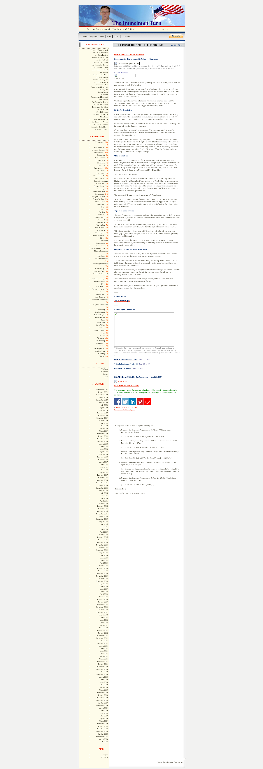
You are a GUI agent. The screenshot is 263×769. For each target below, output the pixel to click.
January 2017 (103, 477)
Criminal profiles (99, 176)
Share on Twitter (125, 401)
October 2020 (103, 397)
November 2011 (102, 638)
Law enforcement (98, 235)
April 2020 (104, 407)
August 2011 (103, 646)
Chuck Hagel (100, 173)
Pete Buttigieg (100, 297)
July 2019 (104, 423)
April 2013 (104, 594)
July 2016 (104, 493)
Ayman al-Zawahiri (98, 150)
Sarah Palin (101, 322)
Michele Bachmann (101, 251)
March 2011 (103, 659)
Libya (102, 238)
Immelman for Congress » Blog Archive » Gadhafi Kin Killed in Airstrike (146, 478)
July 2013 (104, 586)
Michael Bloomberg (98, 248)
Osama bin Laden (98, 289)
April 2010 (104, 687)
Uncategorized (99, 348)
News (103, 284)
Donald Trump (99, 186)
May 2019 (104, 426)
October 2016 (103, 485)
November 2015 (102, 514)
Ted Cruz (102, 335)
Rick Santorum (100, 312)
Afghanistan (99, 142)
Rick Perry (101, 309)
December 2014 (102, 542)
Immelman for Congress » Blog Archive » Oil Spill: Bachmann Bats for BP (147, 440)
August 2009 (103, 708)
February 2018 (102, 457)
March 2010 (103, 690)
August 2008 (103, 739)
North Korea (99, 286)
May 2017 (104, 470)
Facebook (104, 371)
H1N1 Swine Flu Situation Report (126, 385)
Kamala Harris (100, 227)
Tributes (101, 346)
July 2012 (104, 617)
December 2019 (102, 418)
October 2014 (103, 547)
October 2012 (103, 609)
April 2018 (104, 451)
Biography (94, 36)
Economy (100, 189)
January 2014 (103, 571)
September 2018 (102, 441)
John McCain (100, 225)
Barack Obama (99, 152)
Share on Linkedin (132, 401)
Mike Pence (101, 256)
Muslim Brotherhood (100, 274)
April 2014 (104, 563)
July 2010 (104, 679)
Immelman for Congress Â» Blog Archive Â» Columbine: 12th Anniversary (147, 462)
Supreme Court (100, 330)
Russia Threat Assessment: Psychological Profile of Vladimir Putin (99, 96)
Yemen (101, 356)
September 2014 (102, 550)
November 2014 (102, 545)
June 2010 (104, 682)
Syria (103, 333)
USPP (106, 377)
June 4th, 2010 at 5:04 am (130, 432)
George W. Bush (98, 199)
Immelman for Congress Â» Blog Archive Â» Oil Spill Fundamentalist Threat (148, 451)
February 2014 (102, 568)
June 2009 (104, 713)
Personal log (100, 294)
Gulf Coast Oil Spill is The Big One (139, 45)
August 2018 (103, 444)
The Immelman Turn (136, 23)
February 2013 (102, 599)
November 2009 (102, 700)
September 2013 (102, 581)
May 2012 (104, 622)
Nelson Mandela (99, 281)
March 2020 (103, 410)
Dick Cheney (99, 178)
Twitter (105, 374)
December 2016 (102, 480)
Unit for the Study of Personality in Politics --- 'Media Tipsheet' (99, 126)
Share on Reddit (147, 401)
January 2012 (103, 633)
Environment (99, 194)
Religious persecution (100, 304)
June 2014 (104, 558)
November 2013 (102, 576)
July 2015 (104, 524)
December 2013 (102, 573)
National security (98, 279)
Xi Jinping (101, 353)
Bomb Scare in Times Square (124, 410)
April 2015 (104, 532)
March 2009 (103, 721)
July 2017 (104, 464)
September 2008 (102, 736)
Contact (116, 36)
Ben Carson (101, 155)
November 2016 (102, 483)
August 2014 (103, 552)
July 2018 (104, 446)
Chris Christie (100, 170)
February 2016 (102, 506)
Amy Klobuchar (99, 147)
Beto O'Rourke (100, 160)
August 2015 (103, 521)
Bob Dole (101, 165)
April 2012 (104, 625)
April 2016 (104, 501)
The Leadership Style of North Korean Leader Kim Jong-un (100, 77)
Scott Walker (100, 325)
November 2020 (102, 394)
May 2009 (104, 716)
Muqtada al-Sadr (98, 271)
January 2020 (103, 415)
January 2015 (103, 540)
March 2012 (103, 628)
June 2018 (104, 449)
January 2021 (103, 392)
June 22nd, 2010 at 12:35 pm (131, 454)
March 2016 (103, 503)
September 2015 (102, 519)
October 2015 (103, 516)
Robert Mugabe (99, 315)
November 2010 (102, 669)
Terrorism (100, 338)
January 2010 (103, 695)
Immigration (99, 204)
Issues (109, 36)
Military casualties (101, 258)
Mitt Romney (99, 268)
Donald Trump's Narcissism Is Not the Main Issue (100, 114)
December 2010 (102, 666)
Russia (103, 320)
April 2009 (104, 718)
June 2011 (104, 651)
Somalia (101, 327)
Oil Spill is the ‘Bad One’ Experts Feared (129, 54)
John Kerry (101, 222)
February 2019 (102, 433)
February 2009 (102, 723)
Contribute (126, 36)
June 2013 (104, 589)
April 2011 (104, 656)
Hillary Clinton (100, 201)
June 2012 (104, 620)
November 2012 (102, 607)
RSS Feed (104, 757)
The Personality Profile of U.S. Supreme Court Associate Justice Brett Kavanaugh (100, 68)
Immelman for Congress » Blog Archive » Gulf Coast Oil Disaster (144, 430)
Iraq (101, 209)
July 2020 (104, 405)
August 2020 (103, 402)
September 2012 (102, 612)
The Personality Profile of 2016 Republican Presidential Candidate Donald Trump (100, 105)
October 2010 (103, 672)
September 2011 (102, 643)
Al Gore (102, 145)
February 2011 (102, 661)
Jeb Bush (102, 212)
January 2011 (103, 664)
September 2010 (102, 674)
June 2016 (104, 495)
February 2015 (102, 537)
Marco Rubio (100, 246)
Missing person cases (100, 263)
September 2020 (102, 400)
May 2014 (104, 560)
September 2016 (102, 488)
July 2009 (104, 710)
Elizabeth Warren (99, 191)
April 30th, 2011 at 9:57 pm (131, 480)
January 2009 (103, 726)
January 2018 (103, 459)
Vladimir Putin (100, 351)
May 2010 (104, 685)
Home (85, 36)
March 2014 (103, 565)
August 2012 (103, 615)
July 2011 (104, 648)
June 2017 (104, 467)
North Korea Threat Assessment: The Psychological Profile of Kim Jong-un (99, 86)
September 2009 (102, 705)
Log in (105, 754)
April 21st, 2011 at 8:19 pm (131, 464)
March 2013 (103, 596)
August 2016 (103, 490)
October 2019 (103, 420)
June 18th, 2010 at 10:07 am (131, 443)
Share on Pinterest (140, 401)
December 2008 (102, 729)
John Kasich (101, 220)
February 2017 (102, 475)
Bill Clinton (101, 163)
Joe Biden (100, 214)
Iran (102, 207)
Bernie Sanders (100, 157)
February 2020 (102, 413)
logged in (128, 493)
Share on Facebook (117, 401)
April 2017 (104, 472)
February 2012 (102, 630)
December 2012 (102, 604)
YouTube (104, 369)
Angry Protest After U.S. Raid (126, 407)
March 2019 (103, 431)
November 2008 (102, 731)
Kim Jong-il (101, 230)
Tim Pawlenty (100, 340)
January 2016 (103, 508)
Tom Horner (100, 343)
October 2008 (103, 734)
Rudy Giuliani (100, 317)
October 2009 (103, 703)
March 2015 (103, 534)
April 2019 (104, 428)
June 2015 (104, 527)
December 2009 (102, 697)
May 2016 (104, 498)
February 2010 (102, 692)
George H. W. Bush (98, 196)
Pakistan (101, 292)
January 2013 (103, 602)
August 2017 (103, 462)
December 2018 (102, 439)
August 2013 (103, 584)
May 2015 (104, 529)
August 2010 (103, 677)
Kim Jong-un (99, 233)
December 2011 (102, 635)
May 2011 (104, 653)
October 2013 (103, 578)
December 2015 (102, 511)
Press (102, 36)
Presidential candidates (100, 299)
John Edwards (100, 217)
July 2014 (104, 555)
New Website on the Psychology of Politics (100, 120)
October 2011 (103, 641)
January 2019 (103, 436)
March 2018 (103, 454)
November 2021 (102, 389)
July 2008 (104, 742)
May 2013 (104, 591)
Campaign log (98, 168)
